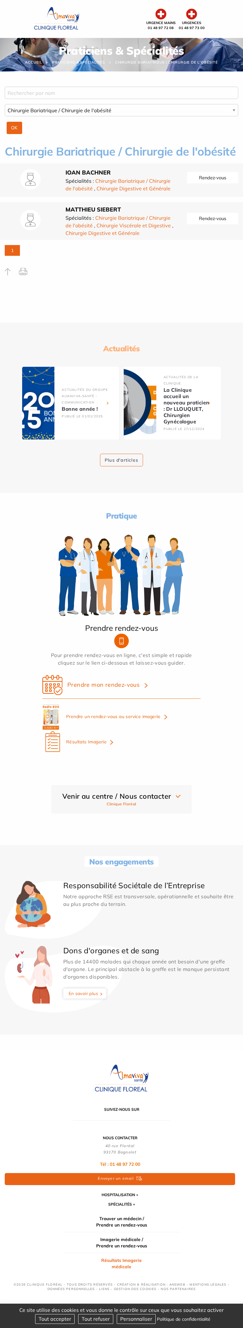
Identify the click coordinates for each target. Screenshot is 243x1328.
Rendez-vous (212, 178)
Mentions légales (208, 1284)
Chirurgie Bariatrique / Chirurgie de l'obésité (166, 62)
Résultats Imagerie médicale (121, 1263)
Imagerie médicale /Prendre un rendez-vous (121, 1243)
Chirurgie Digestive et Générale (134, 188)
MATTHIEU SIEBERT (93, 209)
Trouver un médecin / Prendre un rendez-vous (121, 1222)
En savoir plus (83, 993)
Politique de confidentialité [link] (183, 1319)
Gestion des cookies (135, 1289)
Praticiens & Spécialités (78, 62)
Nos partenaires (178, 1289)
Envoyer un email (116, 1178)
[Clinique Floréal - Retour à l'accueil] (56, 18)
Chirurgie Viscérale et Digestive (134, 225)
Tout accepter (55, 1319)
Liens (104, 1289)
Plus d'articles (121, 460)
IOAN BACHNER (88, 172)
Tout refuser (96, 1319)
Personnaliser (136, 1319)
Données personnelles (71, 1289)
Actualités (121, 348)
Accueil (33, 62)
